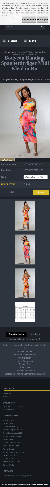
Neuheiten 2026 (24, 52)
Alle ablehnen (29, 19)
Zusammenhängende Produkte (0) (25, 339)
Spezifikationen (16, 334)
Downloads (35, 334)
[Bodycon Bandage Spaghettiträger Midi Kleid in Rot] (25, 84)
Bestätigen (42, 19)
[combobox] (36, 177)
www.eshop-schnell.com (37, 485)
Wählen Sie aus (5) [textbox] (34, 177)
